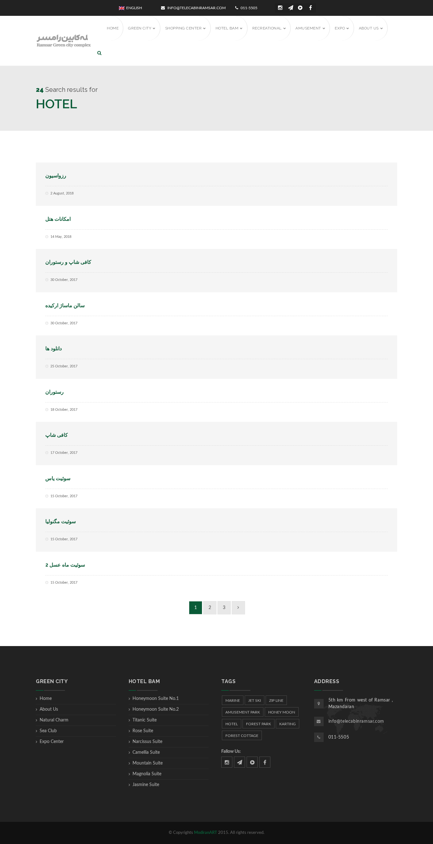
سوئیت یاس (57, 478)
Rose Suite (142, 731)
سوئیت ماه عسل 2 (65, 565)
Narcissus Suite (147, 741)
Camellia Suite (146, 752)
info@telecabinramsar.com (196, 8)
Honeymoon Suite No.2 (155, 709)
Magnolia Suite (146, 774)
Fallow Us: (231, 751)
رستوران (54, 392)
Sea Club (48, 731)
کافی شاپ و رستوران (68, 262)
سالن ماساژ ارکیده (65, 305)
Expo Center (52, 741)
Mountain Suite (147, 763)
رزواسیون (55, 176)
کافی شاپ (56, 435)
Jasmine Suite (145, 785)
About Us (49, 709)
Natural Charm (54, 720)
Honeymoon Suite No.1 (155, 698)
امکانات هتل (58, 219)
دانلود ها (53, 349)
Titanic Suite (144, 720)
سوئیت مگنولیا (60, 521)
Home (46, 698)
